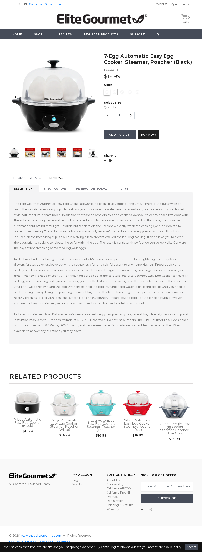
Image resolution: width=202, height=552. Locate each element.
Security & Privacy (22, 542)
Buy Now (148, 134)
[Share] (105, 161)
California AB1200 (119, 488)
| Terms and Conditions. (53, 542)
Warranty (113, 509)
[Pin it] (110, 161)
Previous (15, 97)
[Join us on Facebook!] (14, 4)
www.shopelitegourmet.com (41, 535)
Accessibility (115, 484)
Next (92, 97)
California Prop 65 (118, 492)
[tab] (24, 188)
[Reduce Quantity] (107, 115)
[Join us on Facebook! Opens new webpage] (142, 509)
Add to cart (120, 134)
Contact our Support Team (46, 4)
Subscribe (167, 498)
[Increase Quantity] (131, 115)
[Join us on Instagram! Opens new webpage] (151, 509)
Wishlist (77, 484)
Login (76, 480)
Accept (191, 547)
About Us (113, 480)
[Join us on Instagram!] (20, 4)
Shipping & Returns (120, 505)
